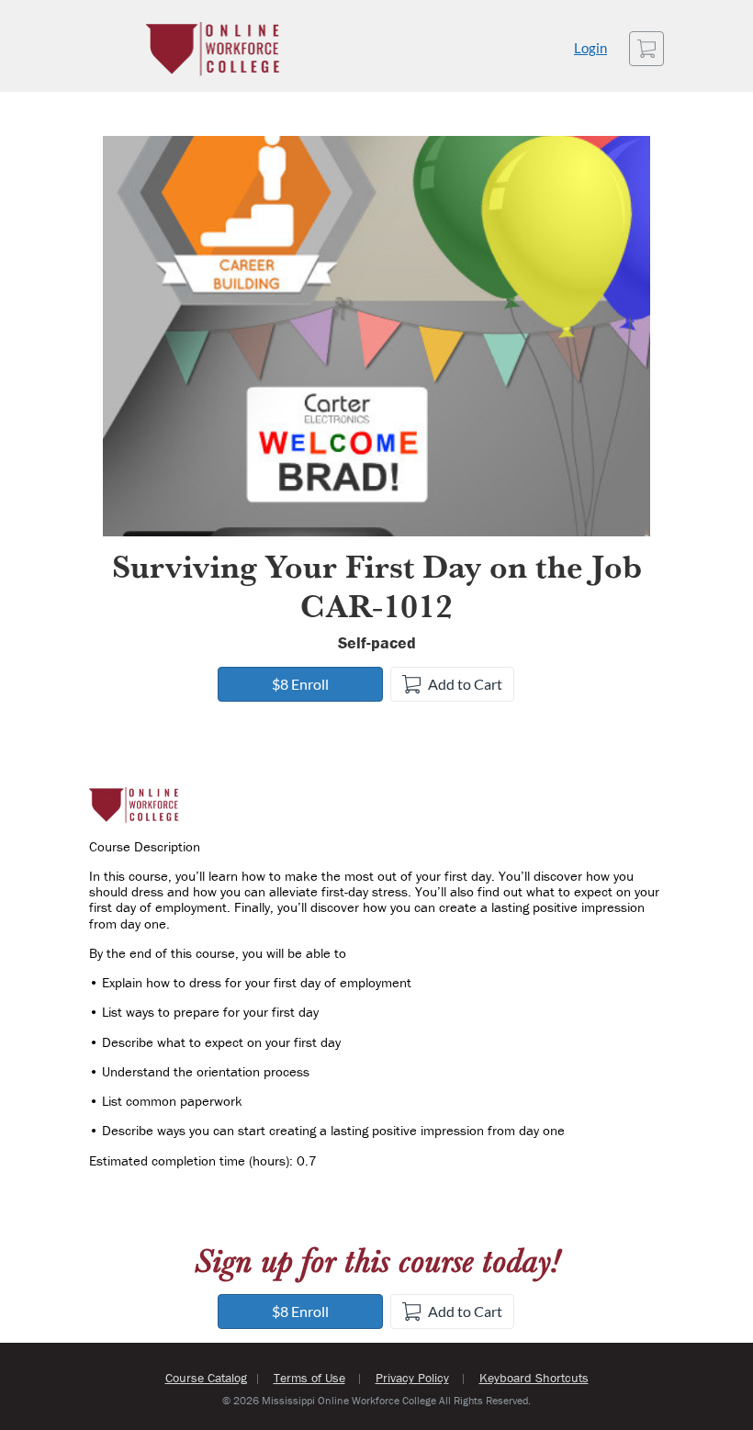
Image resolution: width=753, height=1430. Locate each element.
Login (590, 48)
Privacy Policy (412, 1377)
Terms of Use (309, 1377)
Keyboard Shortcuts (534, 1377)
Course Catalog (206, 1377)
